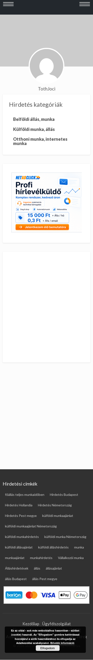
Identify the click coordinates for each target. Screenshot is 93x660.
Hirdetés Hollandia (18, 505)
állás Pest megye (44, 579)
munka (79, 547)
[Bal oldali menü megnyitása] (8, 7)
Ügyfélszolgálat (56, 623)
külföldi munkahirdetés (22, 537)
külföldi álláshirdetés (53, 547)
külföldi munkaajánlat (57, 516)
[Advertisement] (46, 307)
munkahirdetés (41, 558)
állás (37, 568)
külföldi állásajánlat (19, 547)
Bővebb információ (62, 643)
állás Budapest (16, 579)
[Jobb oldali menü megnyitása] (84, 7)
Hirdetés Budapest (64, 494)
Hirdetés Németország (55, 505)
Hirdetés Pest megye (21, 516)
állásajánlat (54, 568)
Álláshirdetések (16, 568)
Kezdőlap (30, 623)
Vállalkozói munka (71, 558)
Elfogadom (47, 648)
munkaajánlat (15, 558)
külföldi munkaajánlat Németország (31, 526)
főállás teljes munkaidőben (24, 494)
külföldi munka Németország (65, 537)
